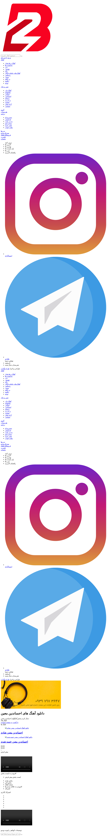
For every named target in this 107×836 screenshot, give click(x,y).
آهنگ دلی (8, 90)
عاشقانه (8, 92)
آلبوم (2, 110)
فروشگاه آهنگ (6, 135)
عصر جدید (8, 125)
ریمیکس (8, 75)
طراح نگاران (5, 369)
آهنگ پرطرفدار (10, 63)
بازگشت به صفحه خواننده (9, 722)
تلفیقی (7, 69)
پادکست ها (8, 65)
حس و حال (4, 87)
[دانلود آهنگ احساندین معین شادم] (17, 728)
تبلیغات (3, 139)
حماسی (7, 106)
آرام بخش (8, 104)
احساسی (8, 96)
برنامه (3, 114)
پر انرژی (8, 100)
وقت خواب (9, 127)
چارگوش (8, 119)
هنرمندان (4, 112)
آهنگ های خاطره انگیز (12, 73)
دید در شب (8, 121)
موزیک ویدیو (5, 133)
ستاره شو (8, 123)
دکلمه (7, 81)
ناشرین (3, 137)
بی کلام (7, 79)
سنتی (7, 77)
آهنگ (2, 60)
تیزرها (3, 131)
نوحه (6, 83)
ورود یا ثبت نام (6, 58)
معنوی (7, 102)
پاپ (6, 67)
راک (6, 71)
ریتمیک (7, 98)
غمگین (7, 94)
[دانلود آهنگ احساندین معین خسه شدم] (18, 737)
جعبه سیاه (8, 117)
